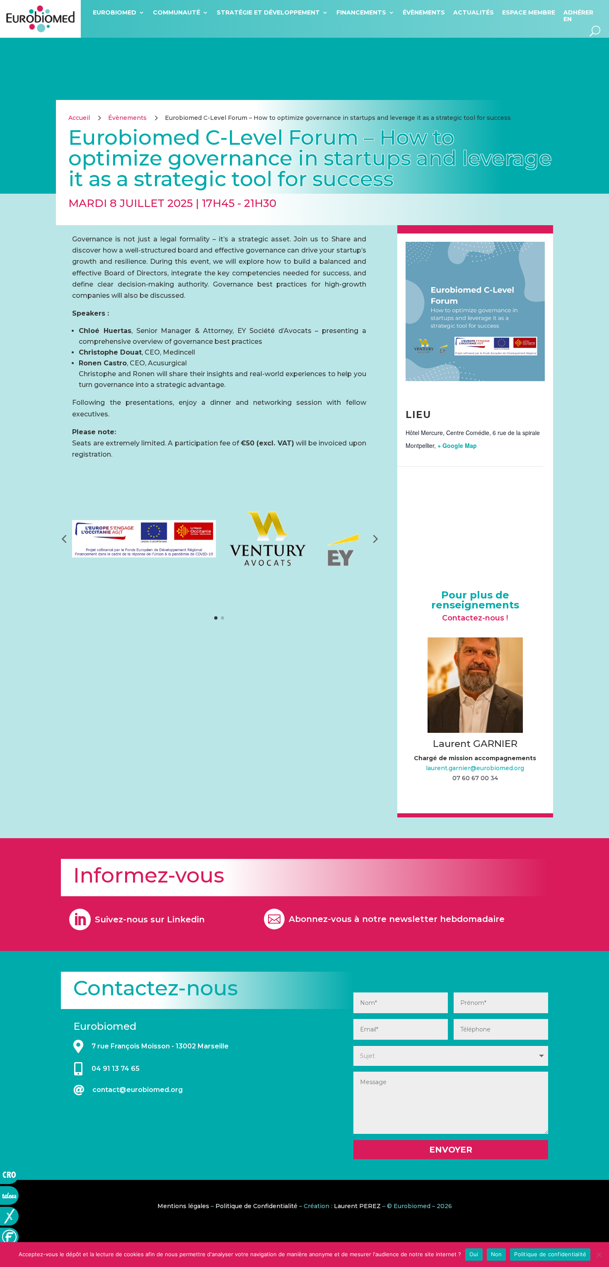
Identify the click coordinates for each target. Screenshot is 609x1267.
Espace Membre (528, 12)
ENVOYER (450, 1150)
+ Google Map (457, 445)
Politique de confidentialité (550, 1254)
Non (496, 1254)
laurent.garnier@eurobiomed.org (475, 768)
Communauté (176, 12)
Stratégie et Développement (268, 12)
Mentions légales (183, 1206)
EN (567, 19)
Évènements (424, 12)
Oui (474, 1254)
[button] (64, 538)
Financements (361, 12)
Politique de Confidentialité (256, 1206)
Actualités (473, 12)
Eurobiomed (114, 12)
